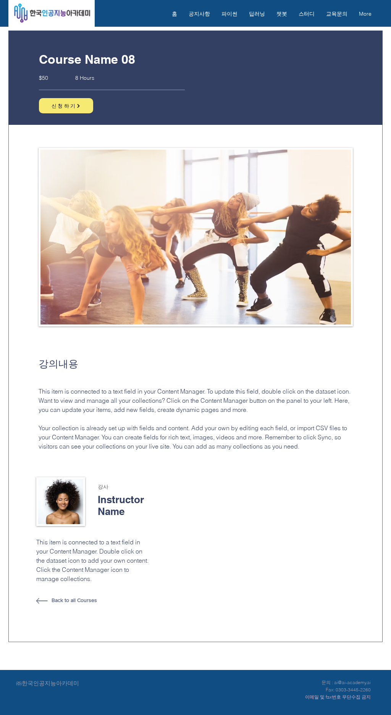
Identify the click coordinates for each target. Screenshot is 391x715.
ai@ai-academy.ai (352, 682)
